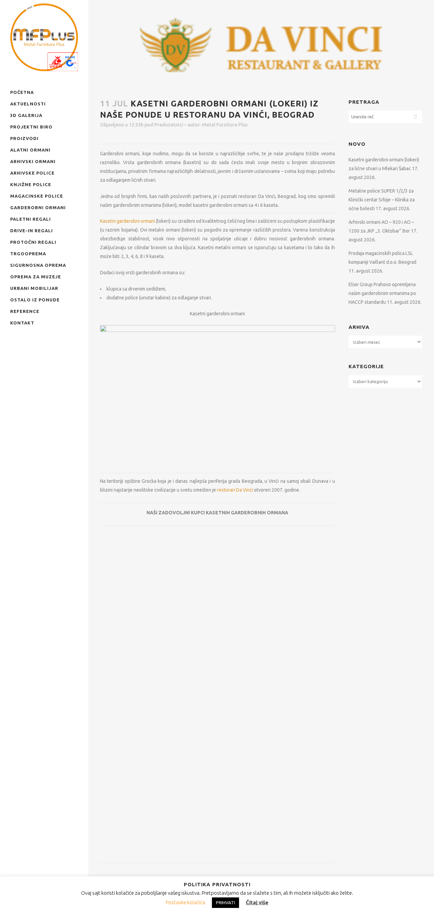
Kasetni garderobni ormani (127, 221)
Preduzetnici (168, 124)
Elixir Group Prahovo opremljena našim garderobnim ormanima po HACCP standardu (382, 293)
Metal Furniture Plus (225, 124)
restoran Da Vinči (235, 490)
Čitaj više (257, 902)
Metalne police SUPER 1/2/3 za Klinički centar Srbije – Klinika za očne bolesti (382, 199)
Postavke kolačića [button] (185, 902)
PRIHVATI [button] (225, 902)
